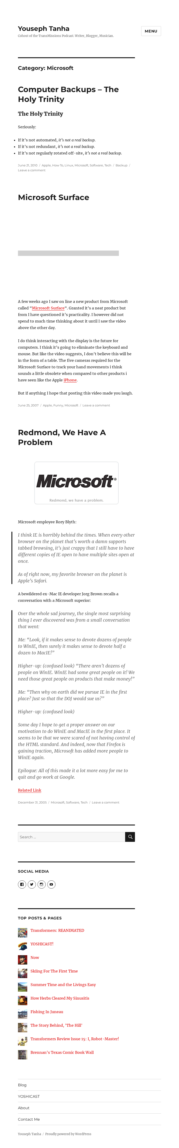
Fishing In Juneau (47, 1011)
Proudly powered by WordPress (68, 1134)
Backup (121, 165)
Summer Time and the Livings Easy (63, 984)
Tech (107, 165)
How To (57, 165)
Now (35, 957)
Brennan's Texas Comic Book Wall (62, 1052)
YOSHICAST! (42, 944)
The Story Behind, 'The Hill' (57, 1025)
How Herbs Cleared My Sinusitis (60, 998)
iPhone (70, 380)
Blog (22, 1085)
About (24, 1108)
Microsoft (81, 165)
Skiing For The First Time (54, 971)
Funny (58, 405)
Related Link (29, 790)
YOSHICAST (29, 1096)
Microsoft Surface (53, 197)
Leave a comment (31, 170)
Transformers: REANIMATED (57, 930)
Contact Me (29, 1119)
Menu (151, 31)
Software (96, 165)
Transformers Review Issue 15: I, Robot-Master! (75, 1039)
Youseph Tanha (43, 28)
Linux (69, 165)
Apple (46, 165)
